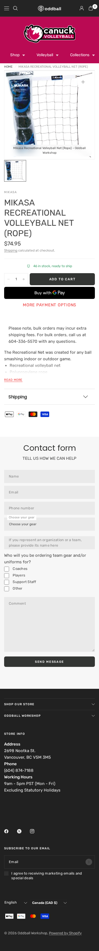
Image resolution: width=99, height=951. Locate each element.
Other (17, 588)
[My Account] (81, 8)
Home (8, 66)
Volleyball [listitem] (45, 55)
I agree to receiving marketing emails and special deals (46, 875)
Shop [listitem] (15, 55)
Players (18, 575)
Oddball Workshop (22, 716)
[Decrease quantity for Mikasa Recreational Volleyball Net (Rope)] (8, 279)
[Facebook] (10, 831)
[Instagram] (36, 831)
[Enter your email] (89, 862)
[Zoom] (83, 82)
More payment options (49, 305)
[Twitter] (23, 831)
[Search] (15, 8)
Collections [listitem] (79, 55)
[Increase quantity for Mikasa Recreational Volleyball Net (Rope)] (24, 279)
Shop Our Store (19, 704)
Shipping (10, 250)
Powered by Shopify (65, 933)
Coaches (20, 569)
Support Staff (24, 582)
